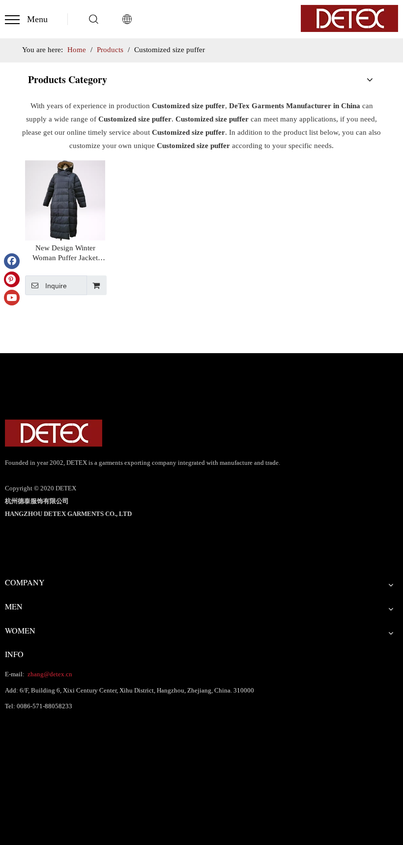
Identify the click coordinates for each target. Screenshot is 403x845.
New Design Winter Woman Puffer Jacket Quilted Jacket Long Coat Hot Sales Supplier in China (65, 253)
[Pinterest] (12, 279)
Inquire (56, 286)
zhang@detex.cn (49, 674)
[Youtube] (12, 297)
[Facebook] (12, 261)
